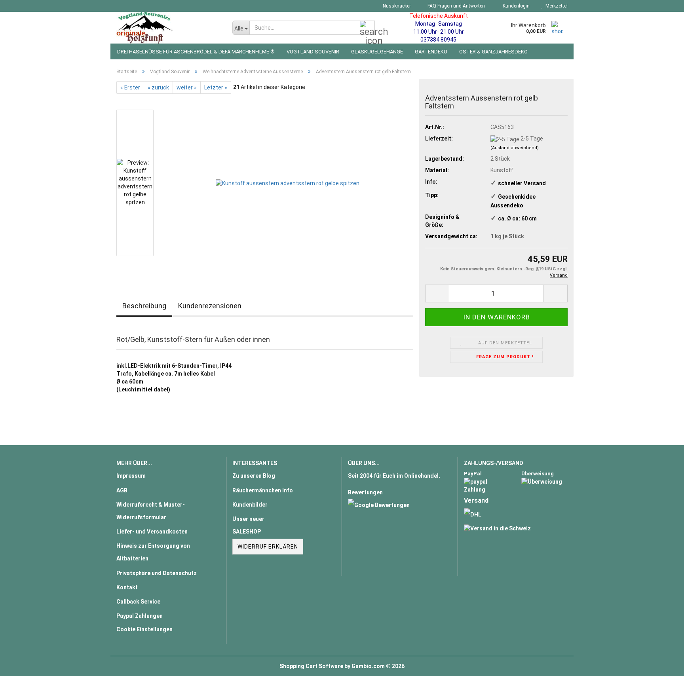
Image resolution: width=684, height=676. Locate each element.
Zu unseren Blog (253, 476)
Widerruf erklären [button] (268, 546)
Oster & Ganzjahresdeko (493, 52)
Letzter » (215, 87)
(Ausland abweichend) (514, 147)
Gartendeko (431, 52)
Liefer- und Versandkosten (152, 531)
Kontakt (127, 587)
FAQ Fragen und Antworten (455, 6)
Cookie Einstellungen (144, 629)
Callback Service (138, 601)
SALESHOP (246, 531)
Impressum (131, 476)
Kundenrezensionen (209, 306)
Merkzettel (555, 6)
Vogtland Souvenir (313, 52)
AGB (121, 490)
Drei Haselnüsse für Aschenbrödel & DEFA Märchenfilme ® (196, 52)
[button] (437, 293)
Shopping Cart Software (311, 666)
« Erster (130, 87)
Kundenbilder (250, 504)
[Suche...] (367, 28)
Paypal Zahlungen (139, 616)
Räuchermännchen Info (262, 490)
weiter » (187, 87)
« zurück (158, 87)
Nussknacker (396, 6)
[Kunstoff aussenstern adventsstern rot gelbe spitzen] (287, 182)
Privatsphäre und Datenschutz (156, 573)
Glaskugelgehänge (377, 52)
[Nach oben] (662, 664)
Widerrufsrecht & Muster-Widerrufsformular (150, 510)
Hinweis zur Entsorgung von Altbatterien (153, 552)
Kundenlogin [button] (515, 6)
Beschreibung (144, 306)
